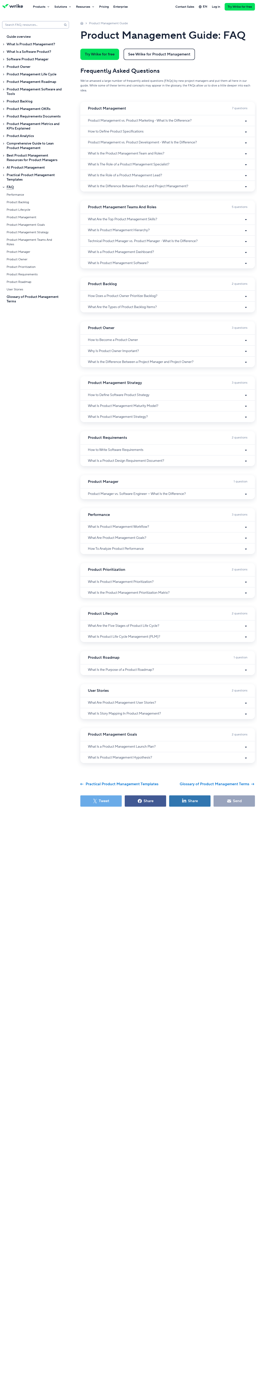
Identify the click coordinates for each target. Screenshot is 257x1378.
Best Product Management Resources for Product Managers (32, 157)
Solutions (60, 7)
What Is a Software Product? (29, 52)
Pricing (104, 7)
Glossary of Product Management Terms (33, 299)
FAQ (10, 187)
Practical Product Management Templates (31, 177)
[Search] (65, 24)
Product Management (21, 217)
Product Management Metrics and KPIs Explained (33, 126)
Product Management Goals (26, 225)
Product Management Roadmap (31, 82)
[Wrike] (13, 6)
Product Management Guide (108, 23)
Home (81, 23)
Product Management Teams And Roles (29, 242)
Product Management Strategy (28, 232)
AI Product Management (26, 167)
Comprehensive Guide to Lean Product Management (30, 145)
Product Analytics (20, 136)
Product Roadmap (19, 282)
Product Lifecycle (18, 210)
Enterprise (120, 7)
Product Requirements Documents (34, 116)
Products (39, 7)
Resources (83, 7)
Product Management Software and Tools (34, 91)
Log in (216, 7)
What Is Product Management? (31, 44)
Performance (15, 195)
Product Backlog (20, 101)
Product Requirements (22, 274)
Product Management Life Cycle (31, 74)
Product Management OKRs (28, 109)
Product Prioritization (21, 267)
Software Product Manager (28, 59)
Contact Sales (184, 7)
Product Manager (18, 252)
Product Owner (18, 67)
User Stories (15, 289)
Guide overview (19, 37)
